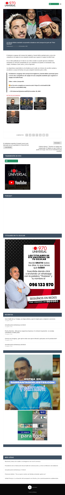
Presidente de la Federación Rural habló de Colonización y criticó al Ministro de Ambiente (31, 465)
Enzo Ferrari (15, 46)
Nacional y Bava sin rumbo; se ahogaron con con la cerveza (22, 461)
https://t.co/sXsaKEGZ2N (42, 85)
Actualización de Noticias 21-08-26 (15, 325)
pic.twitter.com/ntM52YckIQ (17, 87)
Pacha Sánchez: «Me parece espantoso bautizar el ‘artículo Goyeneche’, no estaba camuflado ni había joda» (29, 331)
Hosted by (32, 492)
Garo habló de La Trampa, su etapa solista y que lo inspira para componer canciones (30, 319)
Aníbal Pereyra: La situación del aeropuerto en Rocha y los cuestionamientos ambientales (31, 478)
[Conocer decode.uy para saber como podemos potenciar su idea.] (32, 487)
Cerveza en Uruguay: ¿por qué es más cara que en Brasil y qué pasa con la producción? (31, 338)
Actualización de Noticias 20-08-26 (15, 344)
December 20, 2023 (35, 91)
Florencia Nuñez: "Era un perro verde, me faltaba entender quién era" (25, 474)
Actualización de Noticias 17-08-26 (15, 470)
